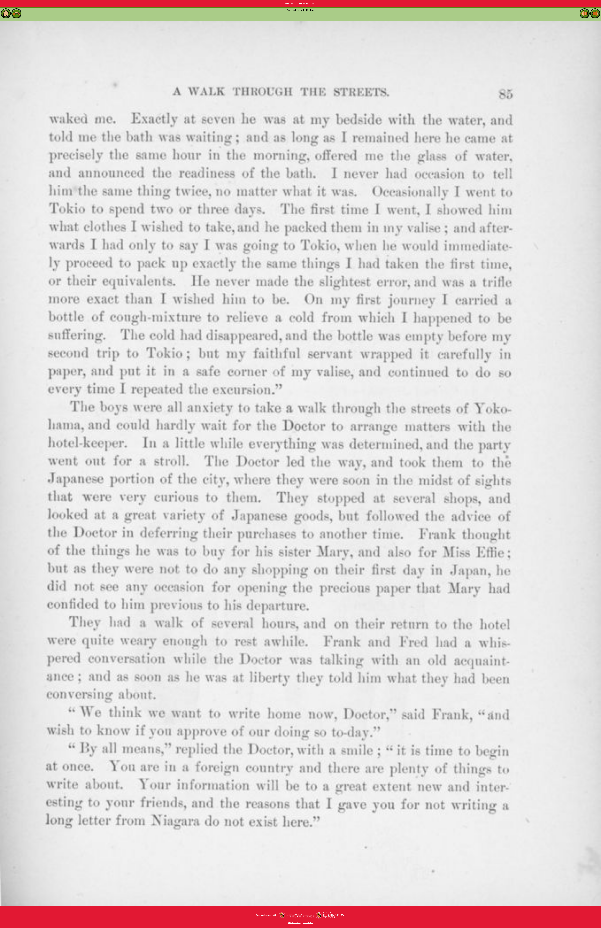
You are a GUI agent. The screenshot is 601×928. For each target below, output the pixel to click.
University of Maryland (300, 3)
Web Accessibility (294, 923)
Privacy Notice (308, 923)
